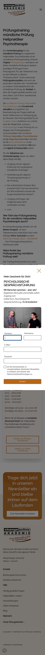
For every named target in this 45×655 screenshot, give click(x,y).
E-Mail (7, 345)
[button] (4, 650)
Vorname (8, 333)
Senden (22, 381)
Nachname (28, 333)
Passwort (8, 357)
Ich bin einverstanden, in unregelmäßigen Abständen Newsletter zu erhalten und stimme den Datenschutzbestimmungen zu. (23, 370)
